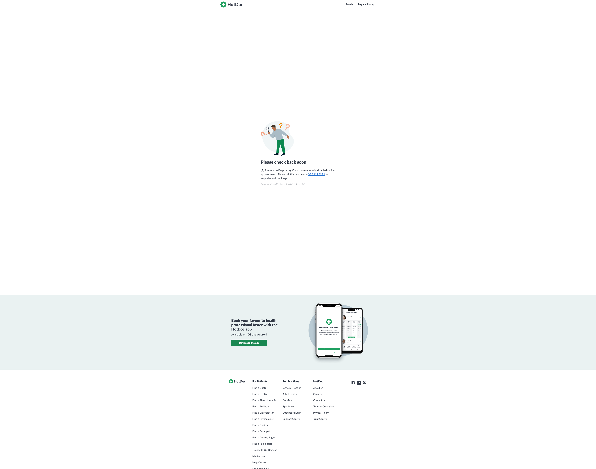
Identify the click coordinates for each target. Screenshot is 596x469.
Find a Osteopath (261, 431)
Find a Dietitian (260, 425)
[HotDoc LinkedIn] (359, 383)
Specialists (288, 406)
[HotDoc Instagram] (364, 383)
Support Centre (291, 419)
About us (318, 388)
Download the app (249, 343)
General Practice (292, 388)
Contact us (319, 400)
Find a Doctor (259, 388)
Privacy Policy (321, 413)
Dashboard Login (292, 413)
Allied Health (290, 394)
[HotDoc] (232, 4)
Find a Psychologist (262, 419)
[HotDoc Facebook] (353, 383)
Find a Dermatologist (263, 437)
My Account (259, 456)
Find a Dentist (260, 394)
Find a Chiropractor (263, 413)
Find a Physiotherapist (264, 400)
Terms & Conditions (323, 406)
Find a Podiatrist (261, 406)
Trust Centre (320, 419)
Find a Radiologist (262, 444)
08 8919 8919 (316, 174)
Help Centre (259, 462)
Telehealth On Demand (264, 450)
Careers (317, 394)
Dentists (287, 400)
